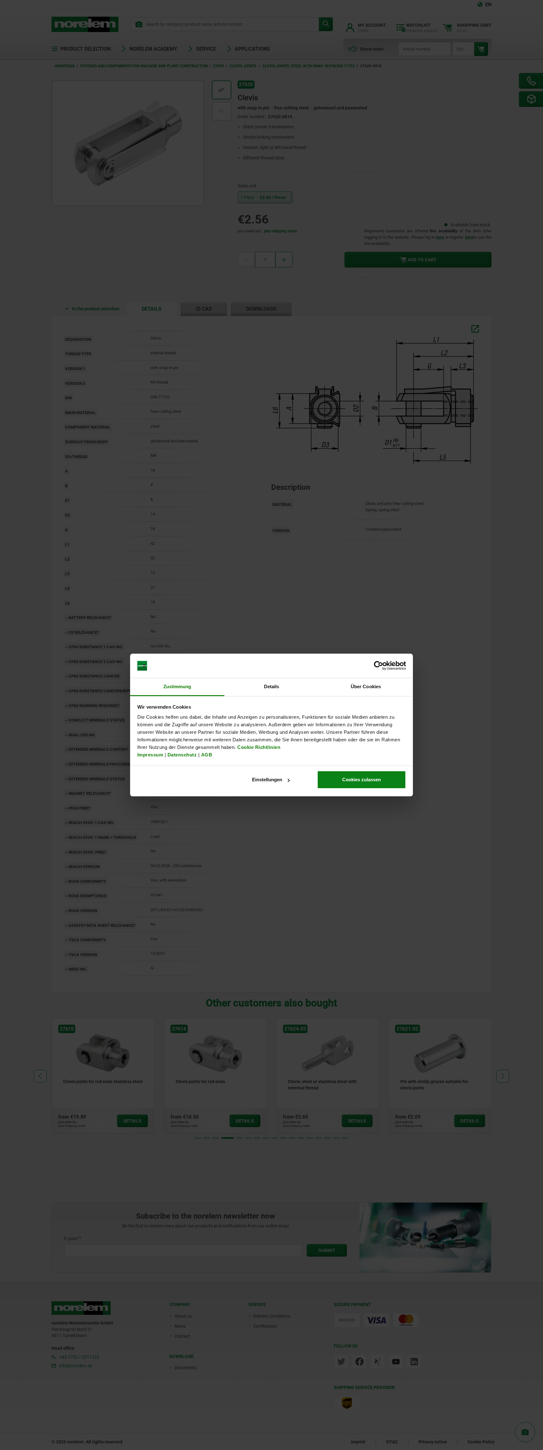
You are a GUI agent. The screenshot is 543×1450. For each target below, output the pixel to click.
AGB (206, 754)
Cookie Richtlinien (258, 747)
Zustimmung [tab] (177, 686)
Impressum (150, 754)
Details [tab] (271, 686)
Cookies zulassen (361, 779)
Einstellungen (267, 779)
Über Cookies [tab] (366, 686)
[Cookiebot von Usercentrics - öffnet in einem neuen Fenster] (378, 666)
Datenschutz (182, 754)
